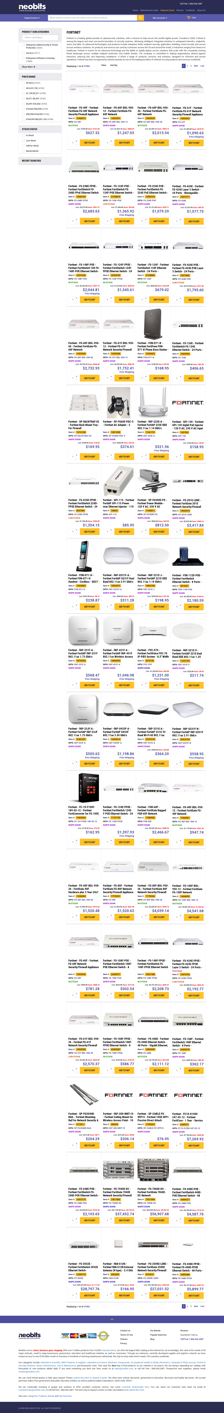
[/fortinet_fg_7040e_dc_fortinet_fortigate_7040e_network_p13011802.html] (118, 1170)
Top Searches (65, 1396)
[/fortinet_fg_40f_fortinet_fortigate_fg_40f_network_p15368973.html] (84, 88)
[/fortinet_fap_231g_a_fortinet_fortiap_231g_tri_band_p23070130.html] (153, 709)
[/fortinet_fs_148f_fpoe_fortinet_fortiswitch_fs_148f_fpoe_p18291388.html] (153, 941)
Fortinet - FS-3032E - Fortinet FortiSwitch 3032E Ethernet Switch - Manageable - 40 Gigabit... (83, 1268)
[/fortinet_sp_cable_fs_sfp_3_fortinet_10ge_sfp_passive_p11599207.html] (153, 1094)
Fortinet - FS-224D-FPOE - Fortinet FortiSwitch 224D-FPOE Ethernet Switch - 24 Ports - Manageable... (83, 505)
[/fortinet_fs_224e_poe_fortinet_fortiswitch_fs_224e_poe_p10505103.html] (153, 167)
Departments (31, 18)
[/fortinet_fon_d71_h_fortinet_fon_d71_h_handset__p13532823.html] (84, 556)
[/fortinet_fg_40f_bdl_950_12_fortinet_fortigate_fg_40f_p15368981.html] (188, 788)
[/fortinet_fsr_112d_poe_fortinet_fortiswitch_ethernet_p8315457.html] (188, 556)
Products (43, 1396)
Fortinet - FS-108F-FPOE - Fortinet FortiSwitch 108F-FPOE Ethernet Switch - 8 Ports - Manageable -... (117, 1043)
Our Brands (155, 1330)
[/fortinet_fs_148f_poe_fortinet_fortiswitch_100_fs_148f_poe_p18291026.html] (84, 245)
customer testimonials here (135, 1387)
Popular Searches (158, 1335)
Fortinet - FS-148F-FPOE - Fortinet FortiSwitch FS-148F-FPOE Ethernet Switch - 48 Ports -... (153, 965)
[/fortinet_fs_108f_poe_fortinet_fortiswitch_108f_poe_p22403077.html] (118, 941)
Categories (33, 1396)
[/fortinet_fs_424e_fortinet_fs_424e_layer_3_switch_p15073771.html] (188, 167)
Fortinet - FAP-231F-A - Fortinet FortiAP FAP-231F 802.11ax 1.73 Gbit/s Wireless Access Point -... (83, 655)
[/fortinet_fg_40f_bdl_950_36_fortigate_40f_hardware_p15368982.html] (84, 866)
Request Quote (167, 10)
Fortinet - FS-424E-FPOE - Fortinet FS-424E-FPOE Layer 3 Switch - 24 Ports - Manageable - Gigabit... (187, 965)
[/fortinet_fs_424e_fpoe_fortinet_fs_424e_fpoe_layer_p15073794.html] (188, 941)
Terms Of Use (126, 1335)
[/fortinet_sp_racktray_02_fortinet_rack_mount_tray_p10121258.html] (84, 402)
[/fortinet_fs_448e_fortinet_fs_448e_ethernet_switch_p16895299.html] (153, 1019)
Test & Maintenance (66, 1365)
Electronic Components (119, 1362)
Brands (51, 1396)
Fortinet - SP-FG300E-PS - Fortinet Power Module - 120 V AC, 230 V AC (152, 503)
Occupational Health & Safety (144, 1362)
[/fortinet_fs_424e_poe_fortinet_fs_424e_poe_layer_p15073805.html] (188, 245)
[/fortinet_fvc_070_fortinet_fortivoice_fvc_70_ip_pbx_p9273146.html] (153, 631)
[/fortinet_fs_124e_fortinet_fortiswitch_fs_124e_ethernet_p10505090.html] (188, 324)
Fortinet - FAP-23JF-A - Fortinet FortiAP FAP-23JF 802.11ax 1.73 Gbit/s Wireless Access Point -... (82, 733)
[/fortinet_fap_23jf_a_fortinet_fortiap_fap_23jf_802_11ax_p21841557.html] (84, 709)
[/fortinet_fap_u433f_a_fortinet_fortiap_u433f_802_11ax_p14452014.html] (118, 709)
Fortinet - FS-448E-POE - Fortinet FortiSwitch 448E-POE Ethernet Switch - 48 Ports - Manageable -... (186, 1193)
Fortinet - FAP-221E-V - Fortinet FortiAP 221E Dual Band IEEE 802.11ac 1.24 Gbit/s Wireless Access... (187, 655)
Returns (180, 10)
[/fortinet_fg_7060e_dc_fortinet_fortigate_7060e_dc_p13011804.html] (153, 1170)
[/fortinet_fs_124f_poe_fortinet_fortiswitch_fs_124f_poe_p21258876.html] (118, 167)
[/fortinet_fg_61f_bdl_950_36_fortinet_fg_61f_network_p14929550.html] (84, 1019)
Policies (124, 1339)
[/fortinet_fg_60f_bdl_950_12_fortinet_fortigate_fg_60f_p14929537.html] (118, 88)
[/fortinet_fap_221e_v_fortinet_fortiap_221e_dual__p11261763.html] (188, 631)
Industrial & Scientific (50, 1362)
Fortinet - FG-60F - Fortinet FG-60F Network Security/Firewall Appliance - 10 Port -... (83, 965)
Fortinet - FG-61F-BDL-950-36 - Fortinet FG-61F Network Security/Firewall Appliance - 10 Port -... (83, 1043)
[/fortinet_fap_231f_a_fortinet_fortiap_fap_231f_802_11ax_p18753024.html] (84, 631)
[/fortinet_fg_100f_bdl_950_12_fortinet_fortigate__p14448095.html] (188, 866)
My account (159, 18)
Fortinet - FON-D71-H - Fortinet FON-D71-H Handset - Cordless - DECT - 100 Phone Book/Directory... (84, 581)
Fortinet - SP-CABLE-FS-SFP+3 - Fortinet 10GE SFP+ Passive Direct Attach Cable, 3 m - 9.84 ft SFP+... (153, 1118)
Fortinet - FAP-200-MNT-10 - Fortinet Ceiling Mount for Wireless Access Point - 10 (118, 1117)
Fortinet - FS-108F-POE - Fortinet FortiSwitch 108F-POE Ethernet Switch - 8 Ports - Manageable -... (117, 965)
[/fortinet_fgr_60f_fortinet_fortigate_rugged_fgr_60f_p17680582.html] (153, 788)
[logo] (32, 7)
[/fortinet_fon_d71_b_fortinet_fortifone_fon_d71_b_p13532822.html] (153, 324)
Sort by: (124, 66)
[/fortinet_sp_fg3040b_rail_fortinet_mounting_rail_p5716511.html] (84, 1094)
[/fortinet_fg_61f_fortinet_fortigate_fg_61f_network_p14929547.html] (188, 89)
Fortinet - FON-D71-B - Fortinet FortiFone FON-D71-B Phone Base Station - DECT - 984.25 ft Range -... (153, 348)
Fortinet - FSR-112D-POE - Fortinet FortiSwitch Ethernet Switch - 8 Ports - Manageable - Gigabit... (187, 580)
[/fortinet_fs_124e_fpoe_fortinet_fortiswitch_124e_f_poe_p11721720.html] (118, 788)
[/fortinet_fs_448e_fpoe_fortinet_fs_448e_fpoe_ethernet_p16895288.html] (188, 1245)
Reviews (184, 1330)
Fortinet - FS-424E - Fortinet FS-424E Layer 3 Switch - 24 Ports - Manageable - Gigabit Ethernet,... (188, 191)
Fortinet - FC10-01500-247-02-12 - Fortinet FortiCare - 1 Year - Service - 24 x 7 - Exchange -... (187, 1119)
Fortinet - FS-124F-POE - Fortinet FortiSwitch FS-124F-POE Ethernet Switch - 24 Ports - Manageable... (118, 191)
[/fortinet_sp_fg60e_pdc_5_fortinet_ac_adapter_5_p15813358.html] (118, 402)
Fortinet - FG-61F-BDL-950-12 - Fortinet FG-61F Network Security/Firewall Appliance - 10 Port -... (118, 348)
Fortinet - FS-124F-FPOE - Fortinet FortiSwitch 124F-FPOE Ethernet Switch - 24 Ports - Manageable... (117, 269)
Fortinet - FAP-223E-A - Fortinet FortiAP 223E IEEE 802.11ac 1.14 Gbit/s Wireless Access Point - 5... (153, 426)
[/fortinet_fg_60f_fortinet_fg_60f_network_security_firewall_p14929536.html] (84, 941)
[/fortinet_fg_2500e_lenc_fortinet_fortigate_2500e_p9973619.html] (153, 1244)
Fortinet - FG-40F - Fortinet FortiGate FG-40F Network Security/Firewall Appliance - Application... (83, 112)
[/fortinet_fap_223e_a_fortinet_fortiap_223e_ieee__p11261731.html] (153, 402)
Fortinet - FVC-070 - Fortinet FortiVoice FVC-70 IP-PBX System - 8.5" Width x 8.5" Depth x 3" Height (153, 655)
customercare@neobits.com (32, 1390)
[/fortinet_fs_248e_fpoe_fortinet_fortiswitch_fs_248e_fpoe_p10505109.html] (84, 167)
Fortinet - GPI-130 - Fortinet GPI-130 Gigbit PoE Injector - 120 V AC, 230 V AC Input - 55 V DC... (188, 426)
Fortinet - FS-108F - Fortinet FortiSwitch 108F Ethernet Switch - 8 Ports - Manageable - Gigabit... (188, 1043)
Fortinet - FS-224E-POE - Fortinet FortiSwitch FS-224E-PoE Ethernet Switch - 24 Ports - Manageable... (153, 191)
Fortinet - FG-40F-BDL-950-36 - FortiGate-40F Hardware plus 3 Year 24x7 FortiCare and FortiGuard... (83, 890)
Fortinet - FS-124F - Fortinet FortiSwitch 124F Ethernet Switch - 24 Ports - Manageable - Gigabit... (153, 269)
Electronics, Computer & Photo (174, 1362)
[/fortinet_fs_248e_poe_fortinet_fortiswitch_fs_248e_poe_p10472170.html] (84, 1170)
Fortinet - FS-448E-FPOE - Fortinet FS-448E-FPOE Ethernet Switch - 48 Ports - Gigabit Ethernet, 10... (187, 1269)
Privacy (123, 1343)
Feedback (190, 10)
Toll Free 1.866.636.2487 (192, 1339)
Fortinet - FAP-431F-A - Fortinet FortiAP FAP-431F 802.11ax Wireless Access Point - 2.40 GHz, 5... (118, 655)
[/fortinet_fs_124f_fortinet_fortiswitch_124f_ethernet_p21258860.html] (153, 245)
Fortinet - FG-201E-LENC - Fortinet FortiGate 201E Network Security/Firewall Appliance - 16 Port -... (186, 505)
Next (196, 66)
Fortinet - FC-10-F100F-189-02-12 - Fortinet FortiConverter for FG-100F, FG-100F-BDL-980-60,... (83, 812)
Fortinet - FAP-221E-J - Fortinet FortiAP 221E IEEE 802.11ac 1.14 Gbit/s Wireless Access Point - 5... (153, 580)
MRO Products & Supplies (73, 1362)
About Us (201, 10)
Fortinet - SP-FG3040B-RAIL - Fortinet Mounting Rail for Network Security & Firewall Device (83, 1118)
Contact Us (125, 1330)
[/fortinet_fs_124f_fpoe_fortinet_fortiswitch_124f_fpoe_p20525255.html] (118, 245)
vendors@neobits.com (29, 1371)
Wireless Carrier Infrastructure (41, 1365)
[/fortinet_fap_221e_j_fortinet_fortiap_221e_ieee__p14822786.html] (153, 556)
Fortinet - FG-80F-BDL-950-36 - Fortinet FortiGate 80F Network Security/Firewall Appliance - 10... (153, 890)
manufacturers (109, 1350)
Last (202, 66)
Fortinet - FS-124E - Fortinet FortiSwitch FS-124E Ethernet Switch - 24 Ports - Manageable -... (188, 348)
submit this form (136, 1390)
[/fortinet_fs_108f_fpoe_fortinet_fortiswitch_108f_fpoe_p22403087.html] (118, 1019)
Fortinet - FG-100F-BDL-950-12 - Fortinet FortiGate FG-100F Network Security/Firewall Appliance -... (187, 892)
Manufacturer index (149, 10)
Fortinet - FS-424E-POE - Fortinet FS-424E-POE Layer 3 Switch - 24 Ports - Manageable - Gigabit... (188, 269)
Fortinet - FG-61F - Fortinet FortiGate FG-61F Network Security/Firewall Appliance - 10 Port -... (187, 112)
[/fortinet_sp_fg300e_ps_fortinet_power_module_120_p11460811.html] (153, 481)
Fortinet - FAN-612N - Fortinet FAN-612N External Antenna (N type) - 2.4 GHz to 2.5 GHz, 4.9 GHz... (118, 1268)
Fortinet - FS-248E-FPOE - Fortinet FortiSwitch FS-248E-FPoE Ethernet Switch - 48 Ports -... (83, 191)
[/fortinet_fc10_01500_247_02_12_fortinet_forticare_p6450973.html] (188, 1095)
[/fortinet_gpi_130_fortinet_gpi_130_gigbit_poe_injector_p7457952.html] (188, 402)
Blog (152, 1339)
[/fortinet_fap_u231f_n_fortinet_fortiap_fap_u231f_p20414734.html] (188, 709)
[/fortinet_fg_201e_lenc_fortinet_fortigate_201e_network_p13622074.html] (188, 481)
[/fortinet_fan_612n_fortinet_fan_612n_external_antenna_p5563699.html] (118, 1244)
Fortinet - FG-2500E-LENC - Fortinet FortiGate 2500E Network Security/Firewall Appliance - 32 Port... (153, 1268)
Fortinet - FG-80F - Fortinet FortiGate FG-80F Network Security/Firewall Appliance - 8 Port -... (118, 890)
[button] (112, 66)
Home (135, 10)
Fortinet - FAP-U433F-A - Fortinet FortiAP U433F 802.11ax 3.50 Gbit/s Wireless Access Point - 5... (118, 733)
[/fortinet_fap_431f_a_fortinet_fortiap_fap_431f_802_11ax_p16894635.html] (118, 631)
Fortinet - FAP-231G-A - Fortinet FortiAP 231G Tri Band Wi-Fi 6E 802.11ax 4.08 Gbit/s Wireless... (151, 733)
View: (104, 66)
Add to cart (89, 143)
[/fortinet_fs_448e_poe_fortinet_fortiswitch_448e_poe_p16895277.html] (188, 1170)
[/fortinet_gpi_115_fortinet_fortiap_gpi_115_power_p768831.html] (118, 481)
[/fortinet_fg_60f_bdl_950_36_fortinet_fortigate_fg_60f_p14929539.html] (153, 88)
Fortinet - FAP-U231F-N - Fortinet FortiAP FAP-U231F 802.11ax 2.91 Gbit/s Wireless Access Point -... (187, 733)
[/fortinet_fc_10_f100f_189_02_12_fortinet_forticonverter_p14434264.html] (84, 788)
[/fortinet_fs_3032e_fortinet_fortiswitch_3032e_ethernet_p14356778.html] (84, 1244)
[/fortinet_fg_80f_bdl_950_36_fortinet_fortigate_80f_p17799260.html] (153, 866)
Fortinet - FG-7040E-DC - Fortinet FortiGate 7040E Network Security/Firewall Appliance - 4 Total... (117, 1193)
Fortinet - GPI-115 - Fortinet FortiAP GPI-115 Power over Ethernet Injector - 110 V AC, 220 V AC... (118, 505)
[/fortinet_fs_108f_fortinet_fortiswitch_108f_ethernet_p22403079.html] (188, 1020)
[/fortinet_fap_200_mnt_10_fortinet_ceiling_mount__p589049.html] (118, 1094)
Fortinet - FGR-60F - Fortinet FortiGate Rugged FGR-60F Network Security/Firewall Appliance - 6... (153, 814)
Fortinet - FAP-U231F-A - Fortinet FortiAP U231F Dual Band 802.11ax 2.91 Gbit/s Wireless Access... (118, 580)
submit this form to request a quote (90, 1378)
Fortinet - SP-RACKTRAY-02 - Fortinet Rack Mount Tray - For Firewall (83, 425)
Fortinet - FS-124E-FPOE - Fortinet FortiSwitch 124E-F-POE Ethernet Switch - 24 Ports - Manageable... (118, 812)
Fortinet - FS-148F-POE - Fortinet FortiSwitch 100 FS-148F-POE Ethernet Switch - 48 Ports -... (84, 269)
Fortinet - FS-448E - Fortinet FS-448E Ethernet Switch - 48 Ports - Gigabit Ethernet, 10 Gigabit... (153, 1043)
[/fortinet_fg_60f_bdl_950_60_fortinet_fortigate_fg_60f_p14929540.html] (84, 324)
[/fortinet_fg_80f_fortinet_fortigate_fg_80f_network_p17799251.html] (118, 866)
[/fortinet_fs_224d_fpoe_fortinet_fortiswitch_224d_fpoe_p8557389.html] (84, 481)
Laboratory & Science (97, 1362)
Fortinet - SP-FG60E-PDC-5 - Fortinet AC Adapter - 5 (118, 423)
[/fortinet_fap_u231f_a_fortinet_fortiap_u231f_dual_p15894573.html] (118, 556)
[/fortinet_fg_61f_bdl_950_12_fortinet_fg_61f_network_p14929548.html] (118, 324)
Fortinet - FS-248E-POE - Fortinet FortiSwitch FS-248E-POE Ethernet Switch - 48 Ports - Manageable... (83, 1193)
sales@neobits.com (123, 1368)
